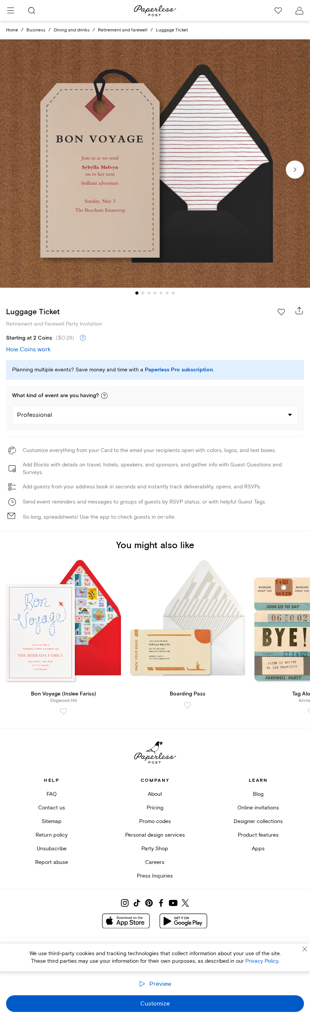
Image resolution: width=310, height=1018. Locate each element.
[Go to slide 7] (173, 293)
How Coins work (28, 349)
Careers (154, 862)
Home (12, 30)
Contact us (51, 807)
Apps (258, 848)
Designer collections (258, 821)
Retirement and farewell (122, 30)
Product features (258, 835)
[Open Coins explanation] (82, 338)
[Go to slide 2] (142, 293)
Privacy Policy (261, 961)
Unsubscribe (52, 848)
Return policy (52, 835)
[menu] (10, 10)
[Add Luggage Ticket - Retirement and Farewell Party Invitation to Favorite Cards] (281, 311)
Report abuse (51, 862)
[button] (104, 395)
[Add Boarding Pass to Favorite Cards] (187, 705)
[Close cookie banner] (304, 949)
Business (35, 30)
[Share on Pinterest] (148, 903)
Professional (34, 415)
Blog (258, 794)
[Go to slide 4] (155, 293)
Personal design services (155, 835)
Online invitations (258, 807)
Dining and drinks (72, 30)
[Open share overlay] (299, 310)
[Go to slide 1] (136, 293)
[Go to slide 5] (161, 293)
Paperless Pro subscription (179, 369)
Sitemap (52, 821)
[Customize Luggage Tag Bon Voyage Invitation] (155, 163)
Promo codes (155, 821)
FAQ (51, 794)
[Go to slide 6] (167, 293)
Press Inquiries (155, 876)
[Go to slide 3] (148, 293)
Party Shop (154, 848)
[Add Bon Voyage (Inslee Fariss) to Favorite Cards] (63, 711)
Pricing (155, 807)
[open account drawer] (299, 10)
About (155, 794)
